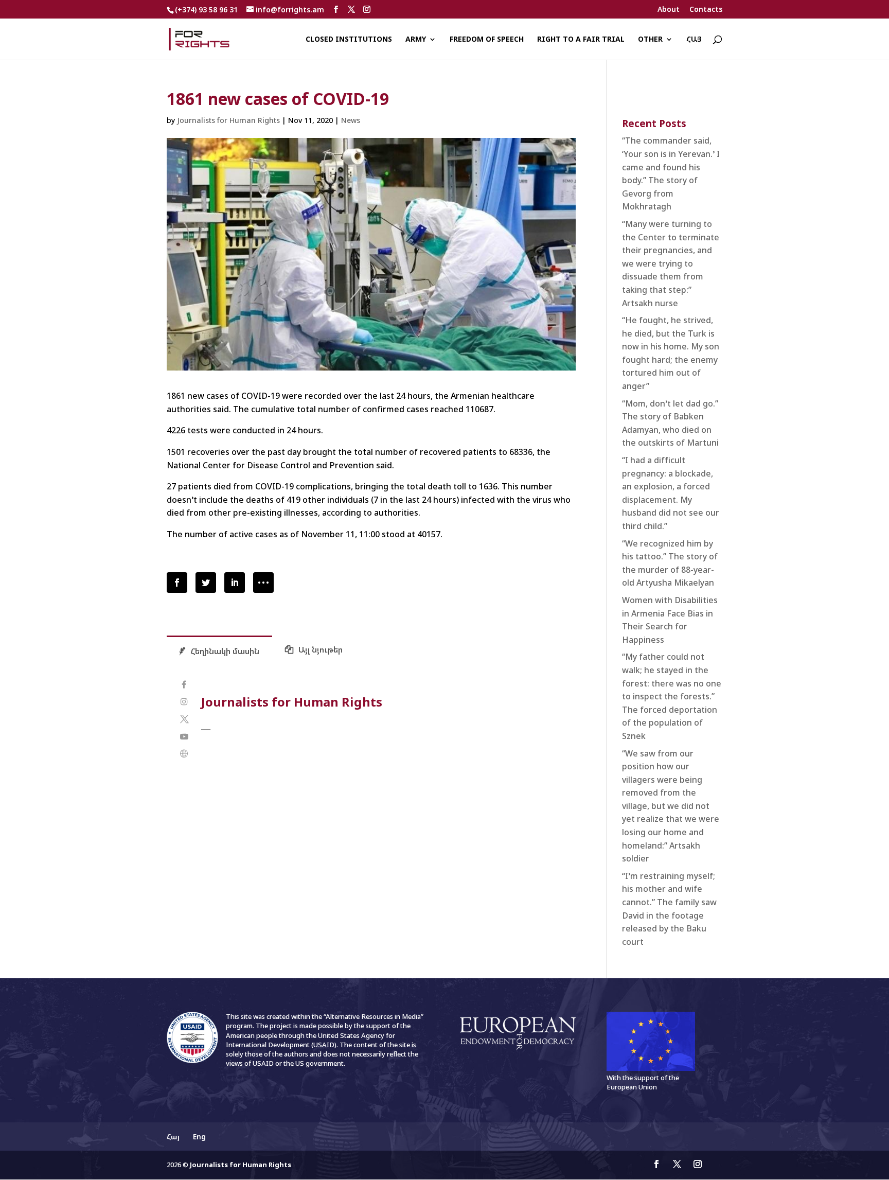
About (668, 10)
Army (415, 40)
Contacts (705, 10)
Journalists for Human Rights (228, 120)
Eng (199, 1136)
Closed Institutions (349, 40)
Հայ (694, 40)
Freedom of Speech (487, 40)
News (350, 120)
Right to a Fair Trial (581, 40)
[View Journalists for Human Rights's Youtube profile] (184, 737)
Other (650, 40)
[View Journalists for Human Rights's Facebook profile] (184, 685)
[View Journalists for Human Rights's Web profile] (184, 754)
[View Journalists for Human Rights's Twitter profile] (184, 719)
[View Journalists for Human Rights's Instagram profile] (184, 702)
